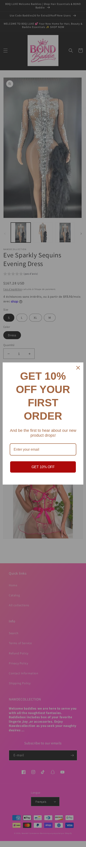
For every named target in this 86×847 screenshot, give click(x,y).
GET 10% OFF (43, 467)
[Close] (78, 367)
